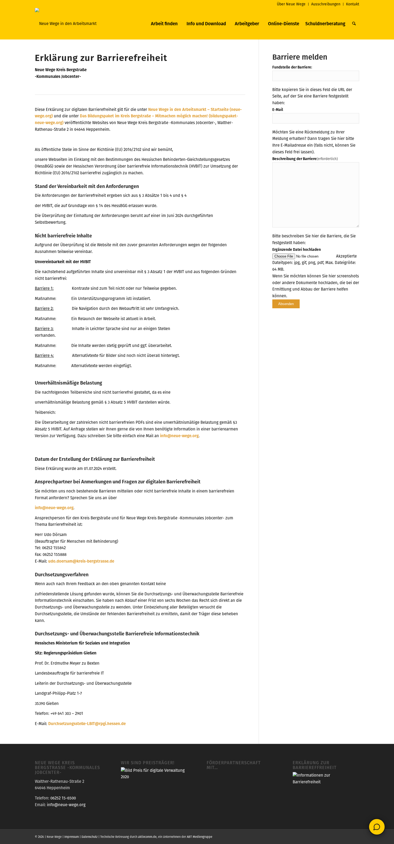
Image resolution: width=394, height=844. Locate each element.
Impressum (71, 837)
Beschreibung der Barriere (305, 158)
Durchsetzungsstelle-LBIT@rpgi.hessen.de (87, 723)
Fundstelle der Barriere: (292, 67)
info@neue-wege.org (179, 436)
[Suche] (354, 23)
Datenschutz (89, 837)
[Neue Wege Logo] (65, 23)
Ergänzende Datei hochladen (296, 249)
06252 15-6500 (63, 798)
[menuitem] (291, 4)
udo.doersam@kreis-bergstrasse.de (81, 561)
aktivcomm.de (147, 837)
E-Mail (277, 109)
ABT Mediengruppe (199, 837)
